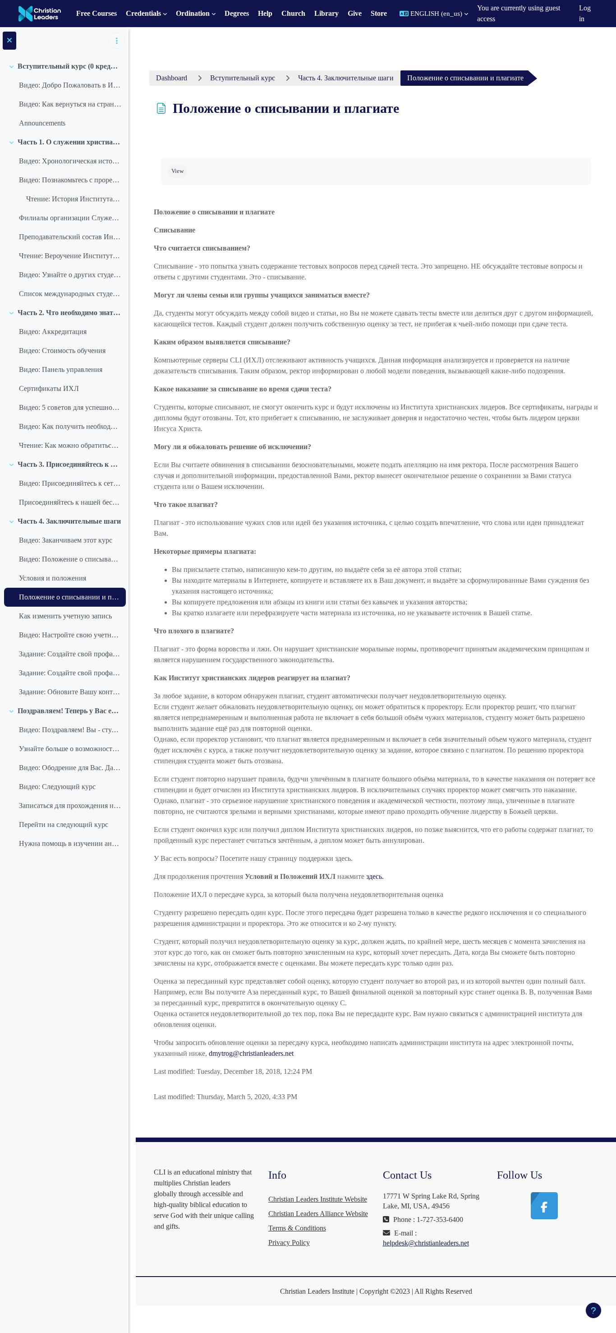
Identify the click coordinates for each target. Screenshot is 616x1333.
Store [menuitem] (379, 13)
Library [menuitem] (326, 13)
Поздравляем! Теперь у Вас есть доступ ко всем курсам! (70, 711)
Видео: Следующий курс (57, 786)
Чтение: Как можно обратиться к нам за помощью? (70, 445)
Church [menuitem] (293, 13)
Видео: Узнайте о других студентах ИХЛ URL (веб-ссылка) (70, 275)
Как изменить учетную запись (65, 616)
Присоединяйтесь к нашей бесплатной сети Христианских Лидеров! (70, 502)
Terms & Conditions (297, 1228)
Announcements (42, 123)
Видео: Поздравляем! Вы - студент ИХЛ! (70, 730)
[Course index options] (117, 41)
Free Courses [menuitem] (96, 13)
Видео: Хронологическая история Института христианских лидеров (70, 161)
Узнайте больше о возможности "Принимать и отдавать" (70, 748)
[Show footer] (593, 1310)
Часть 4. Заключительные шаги (69, 521)
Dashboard (171, 78)
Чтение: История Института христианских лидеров (73, 199)
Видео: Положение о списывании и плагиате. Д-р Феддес (70, 559)
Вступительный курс (242, 78)
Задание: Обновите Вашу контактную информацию (70, 692)
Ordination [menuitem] (193, 13)
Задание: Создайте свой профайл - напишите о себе (70, 654)
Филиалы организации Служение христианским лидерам (70, 218)
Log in (585, 13)
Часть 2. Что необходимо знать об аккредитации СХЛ (70, 312)
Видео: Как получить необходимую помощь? (70, 426)
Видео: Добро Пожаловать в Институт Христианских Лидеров (70, 85)
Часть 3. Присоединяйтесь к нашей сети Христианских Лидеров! (70, 464)
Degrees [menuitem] (237, 13)
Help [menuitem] (265, 13)
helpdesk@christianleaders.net (426, 1243)
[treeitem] (64, 95)
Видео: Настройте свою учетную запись (70, 635)
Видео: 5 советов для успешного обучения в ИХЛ (70, 407)
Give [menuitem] (355, 13)
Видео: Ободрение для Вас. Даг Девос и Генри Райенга (70, 767)
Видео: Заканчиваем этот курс (65, 540)
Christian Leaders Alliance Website (318, 1213)
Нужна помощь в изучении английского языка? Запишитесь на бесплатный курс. (70, 843)
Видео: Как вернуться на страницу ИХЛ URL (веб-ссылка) (70, 104)
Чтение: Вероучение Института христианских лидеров (70, 256)
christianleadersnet (263, 1053)
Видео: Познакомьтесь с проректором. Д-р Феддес (70, 180)
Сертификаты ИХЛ (49, 388)
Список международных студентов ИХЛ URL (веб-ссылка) (70, 293)
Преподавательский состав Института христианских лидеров (70, 237)
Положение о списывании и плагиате (70, 597)
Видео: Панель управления (60, 369)
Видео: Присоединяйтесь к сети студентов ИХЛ (70, 483)
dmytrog (221, 1053)
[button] (433, 13)
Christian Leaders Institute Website (317, 1199)
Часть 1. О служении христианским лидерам (70, 142)
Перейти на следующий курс (63, 824)
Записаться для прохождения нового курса (70, 805)
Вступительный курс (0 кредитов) (70, 66)
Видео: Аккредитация (53, 331)
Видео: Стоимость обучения (62, 350)
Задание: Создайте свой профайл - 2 (70, 673)
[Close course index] (9, 40)
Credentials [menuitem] (143, 13)
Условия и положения (52, 578)
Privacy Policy (289, 1242)
